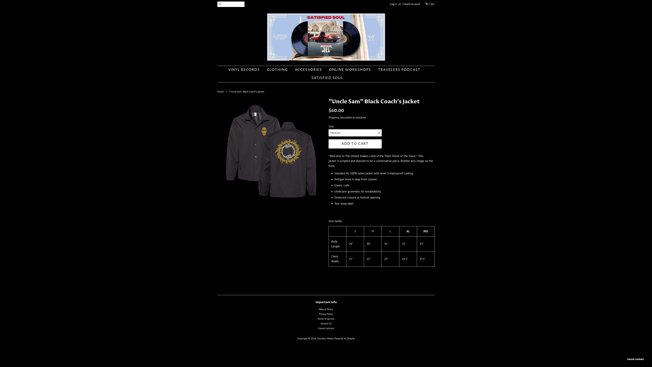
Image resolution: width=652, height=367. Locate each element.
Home (220, 91)
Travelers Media (325, 338)
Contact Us (326, 323)
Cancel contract (635, 359)
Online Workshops (350, 70)
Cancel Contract (326, 328)
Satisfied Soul (327, 78)
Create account (411, 4)
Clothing (277, 70)
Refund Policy (326, 309)
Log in (393, 4)
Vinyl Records (244, 70)
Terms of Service (326, 318)
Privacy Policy (326, 314)
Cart (432, 4)
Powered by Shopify (344, 338)
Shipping (334, 117)
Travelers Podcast (399, 70)
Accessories (308, 70)
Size (331, 126)
